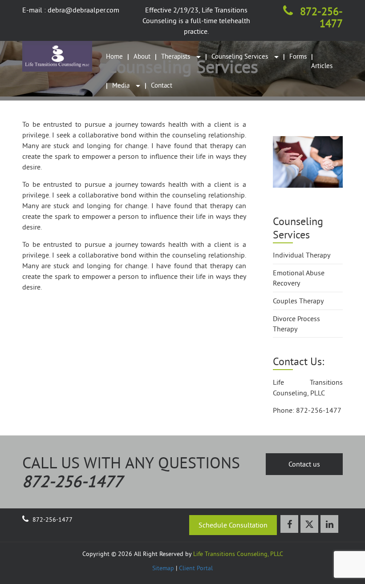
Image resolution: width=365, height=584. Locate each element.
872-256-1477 (320, 17)
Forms (298, 56)
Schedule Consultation (233, 524)
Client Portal (196, 568)
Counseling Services (240, 56)
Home (114, 56)
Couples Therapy (298, 300)
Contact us (304, 463)
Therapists (176, 56)
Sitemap (163, 568)
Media (121, 85)
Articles (322, 65)
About (142, 56)
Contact (161, 85)
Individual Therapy (301, 254)
